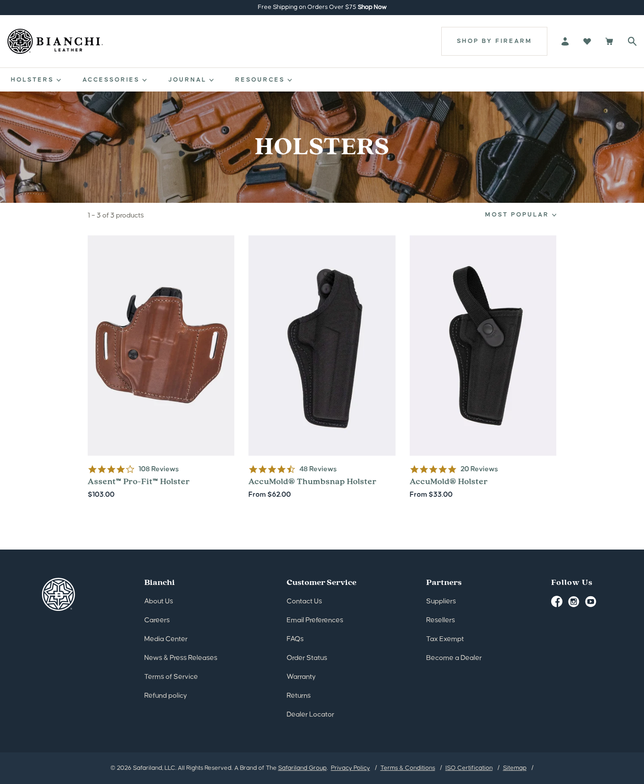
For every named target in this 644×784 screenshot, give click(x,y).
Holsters (34, 79)
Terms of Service (171, 676)
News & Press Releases (180, 657)
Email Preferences (315, 620)
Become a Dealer (454, 657)
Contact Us (304, 601)
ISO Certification (469, 768)
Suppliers (441, 601)
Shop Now (372, 7)
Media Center (166, 638)
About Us (158, 601)
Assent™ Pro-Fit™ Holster (161, 367)
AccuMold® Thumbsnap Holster (322, 367)
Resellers (440, 620)
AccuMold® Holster (483, 367)
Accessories (112, 79)
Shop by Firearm (494, 41)
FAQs (295, 638)
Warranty (301, 676)
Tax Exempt (445, 638)
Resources (261, 79)
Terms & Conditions (407, 768)
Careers (157, 620)
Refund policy (165, 695)
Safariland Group (302, 768)
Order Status (307, 657)
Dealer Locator (310, 714)
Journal (188, 79)
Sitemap (515, 768)
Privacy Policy (350, 768)
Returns (299, 695)
